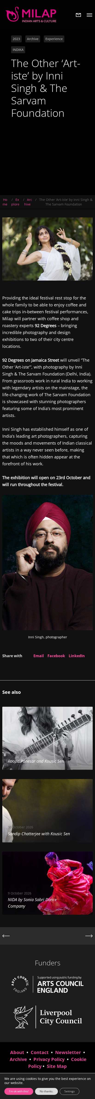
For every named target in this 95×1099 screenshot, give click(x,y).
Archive (33, 39)
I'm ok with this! (19, 1091)
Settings (69, 1091)
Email (38, 655)
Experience (54, 39)
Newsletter (68, 1052)
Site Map (57, 1066)
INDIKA (18, 49)
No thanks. (46, 1091)
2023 (16, 39)
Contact (40, 1052)
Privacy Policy (49, 1059)
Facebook (56, 655)
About (17, 1052)
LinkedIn (77, 655)
